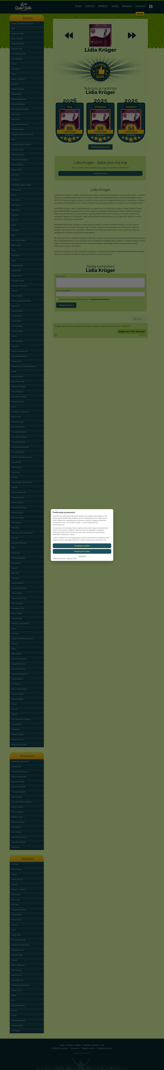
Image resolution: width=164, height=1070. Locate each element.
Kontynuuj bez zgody (82, 551)
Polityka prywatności (59, 558)
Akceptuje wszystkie (82, 546)
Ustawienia (82, 556)
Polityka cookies (72, 558)
